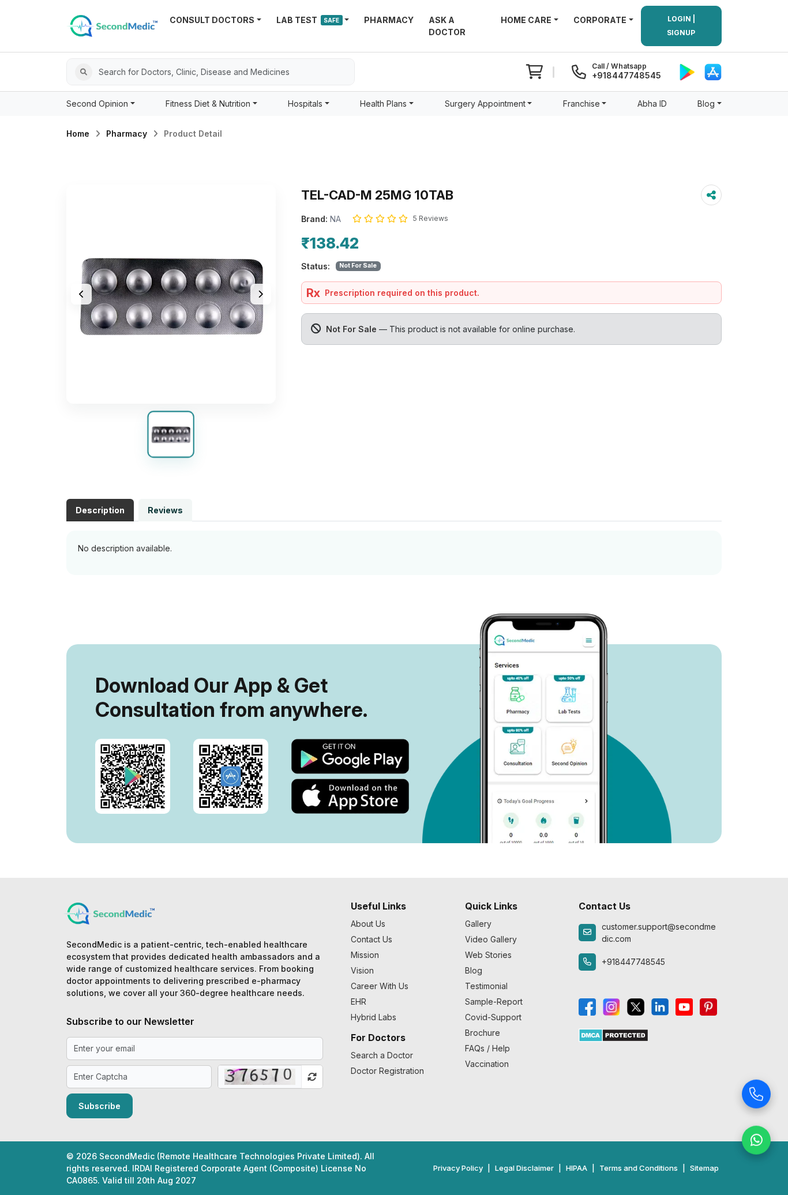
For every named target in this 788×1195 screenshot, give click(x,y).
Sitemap (704, 1168)
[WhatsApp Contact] (756, 1138)
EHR (358, 1001)
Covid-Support (493, 1017)
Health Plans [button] (383, 103)
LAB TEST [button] (308, 20)
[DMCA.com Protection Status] (613, 1034)
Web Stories (488, 955)
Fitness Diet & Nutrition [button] (208, 103)
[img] (171, 294)
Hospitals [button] (305, 103)
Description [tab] (100, 510)
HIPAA (576, 1168)
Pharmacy (126, 133)
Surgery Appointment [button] (485, 103)
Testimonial (486, 986)
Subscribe (99, 1106)
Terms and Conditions (638, 1168)
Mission (365, 955)
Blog (473, 970)
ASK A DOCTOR (447, 26)
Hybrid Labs (373, 1017)
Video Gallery (491, 939)
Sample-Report (494, 1001)
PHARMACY (389, 20)
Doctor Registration (387, 1071)
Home (77, 133)
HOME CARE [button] (526, 20)
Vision (362, 970)
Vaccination (487, 1064)
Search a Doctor (382, 1055)
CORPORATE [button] (599, 20)
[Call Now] (756, 1092)
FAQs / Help (487, 1048)
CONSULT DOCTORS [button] (212, 20)
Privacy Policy (458, 1168)
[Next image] (260, 294)
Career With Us (379, 986)
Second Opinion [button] (97, 103)
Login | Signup (681, 25)
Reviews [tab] (165, 510)
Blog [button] (706, 103)
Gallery (478, 924)
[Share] (711, 195)
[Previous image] (81, 294)
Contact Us (371, 939)
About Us (368, 924)
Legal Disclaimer (524, 1168)
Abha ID (652, 103)
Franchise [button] (581, 103)
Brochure (482, 1033)
